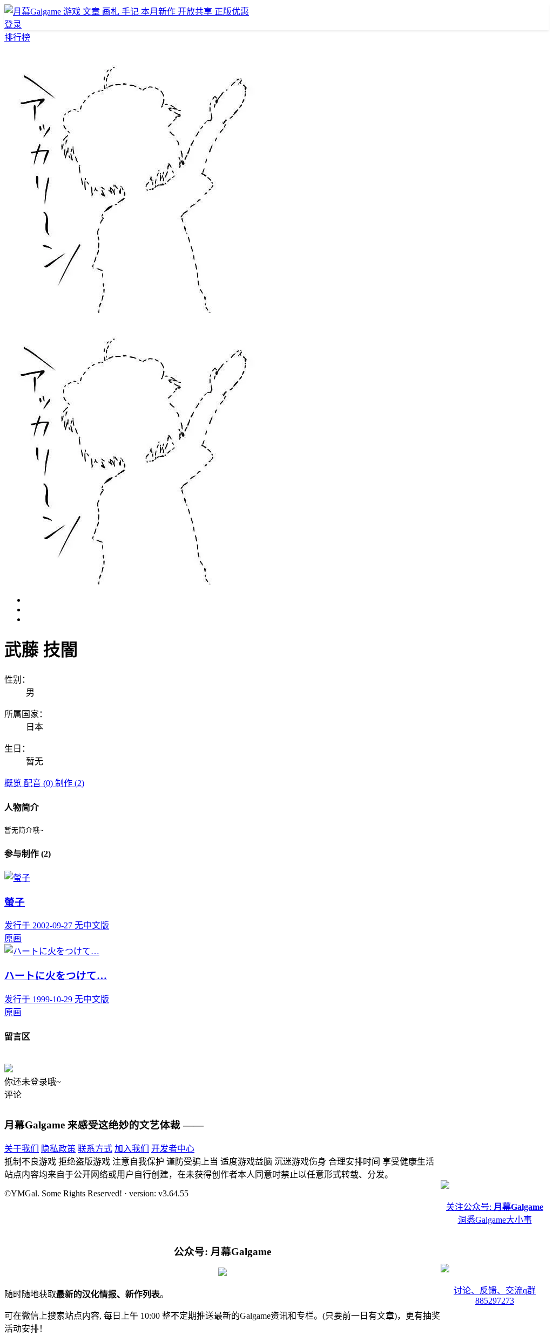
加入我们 (131, 1148)
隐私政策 (58, 1148)
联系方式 (95, 1148)
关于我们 (21, 1148)
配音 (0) (39, 783)
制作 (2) (69, 783)
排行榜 (17, 37)
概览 (14, 783)
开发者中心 (172, 1148)
